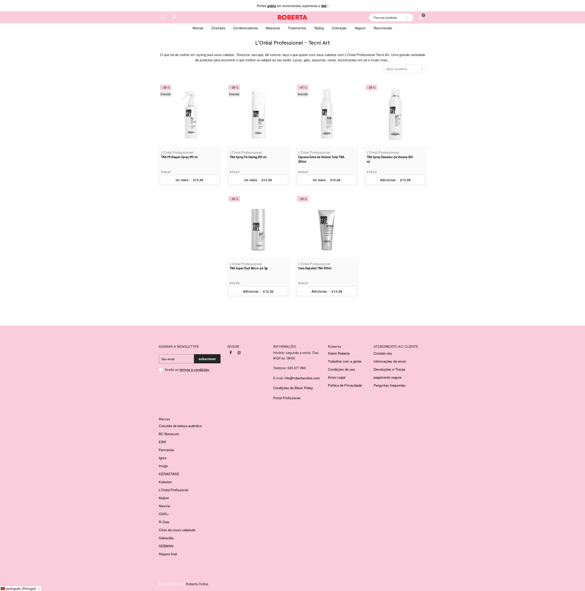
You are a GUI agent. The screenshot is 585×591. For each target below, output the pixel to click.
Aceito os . (188, 369)
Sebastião (166, 537)
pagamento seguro (388, 377)
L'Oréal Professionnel (177, 152)
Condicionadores (245, 28)
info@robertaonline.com (302, 377)
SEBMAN (166, 545)
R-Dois (164, 521)
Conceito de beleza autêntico (180, 425)
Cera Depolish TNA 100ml (314, 268)
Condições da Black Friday (293, 387)
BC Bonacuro (169, 433)
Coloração (339, 28)
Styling (319, 28)
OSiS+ (164, 513)
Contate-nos (383, 353)
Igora (162, 457)
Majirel (164, 497)
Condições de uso (341, 369)
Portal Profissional (286, 397)
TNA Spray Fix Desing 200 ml (248, 157)
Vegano (360, 28)
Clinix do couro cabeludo (177, 529)
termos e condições (194, 369)
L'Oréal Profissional (173, 489)
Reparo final (168, 553)
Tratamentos (297, 28)
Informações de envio (390, 361)
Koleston (165, 481)
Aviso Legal (336, 377)
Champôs (218, 28)
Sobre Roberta (339, 353)
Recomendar (383, 28)
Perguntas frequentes (390, 385)
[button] (20, 588)
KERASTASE (169, 473)
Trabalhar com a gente (344, 361)
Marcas (198, 28)
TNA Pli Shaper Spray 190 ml (179, 157)
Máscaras (273, 28)
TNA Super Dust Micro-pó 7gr (249, 268)
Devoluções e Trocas (389, 369)
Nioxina (164, 505)
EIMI (162, 441)
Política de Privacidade (345, 385)
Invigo (163, 465)
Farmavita (166, 449)
